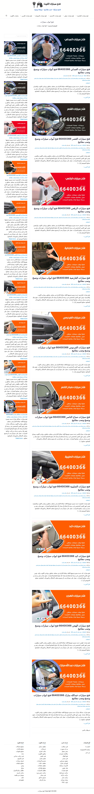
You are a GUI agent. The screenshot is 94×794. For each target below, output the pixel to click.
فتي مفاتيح (84, 706)
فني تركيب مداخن (19, 756)
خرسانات (43, 749)
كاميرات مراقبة (63, 765)
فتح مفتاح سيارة (39, 78)
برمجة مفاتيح (83, 78)
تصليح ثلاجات (20, 749)
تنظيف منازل (42, 746)
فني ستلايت (64, 746)
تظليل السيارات (41, 770)
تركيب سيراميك (63, 773)
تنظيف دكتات (42, 763)
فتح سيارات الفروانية (41, 16)
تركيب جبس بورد (41, 773)
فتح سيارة (65, 75)
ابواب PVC (65, 782)
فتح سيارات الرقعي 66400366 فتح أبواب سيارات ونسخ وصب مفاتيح (17, 136)
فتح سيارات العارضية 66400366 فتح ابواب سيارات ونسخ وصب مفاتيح (17, 176)
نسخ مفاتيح (84, 80)
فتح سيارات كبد (63, 565)
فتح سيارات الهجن (63, 634)
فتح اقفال (65, 756)
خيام (22, 777)
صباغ (22, 768)
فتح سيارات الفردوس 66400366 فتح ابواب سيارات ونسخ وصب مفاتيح (16, 216)
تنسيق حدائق (42, 777)
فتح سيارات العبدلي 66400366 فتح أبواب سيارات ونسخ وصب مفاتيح (17, 57)
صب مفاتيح (77, 78)
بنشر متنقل (65, 751)
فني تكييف (43, 756)
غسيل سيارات (20, 761)
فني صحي (65, 758)
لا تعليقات (88, 83)
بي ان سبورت (64, 749)
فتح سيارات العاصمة (82, 16)
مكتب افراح (42, 751)
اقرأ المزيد (87, 97)
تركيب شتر (65, 777)
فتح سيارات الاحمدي (55, 16)
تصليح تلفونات (20, 751)
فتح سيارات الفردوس (62, 356)
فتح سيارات (64, 770)
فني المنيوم (21, 758)
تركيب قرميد (20, 773)
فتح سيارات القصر (63, 147)
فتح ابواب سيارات (71, 78)
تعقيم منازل (42, 758)
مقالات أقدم (85, 730)
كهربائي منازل (64, 763)
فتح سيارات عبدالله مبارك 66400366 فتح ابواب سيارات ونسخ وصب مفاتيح (16, 415)
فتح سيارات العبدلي (62, 78)
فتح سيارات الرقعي (62, 217)
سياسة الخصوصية (85, 749)
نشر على (77, 75)
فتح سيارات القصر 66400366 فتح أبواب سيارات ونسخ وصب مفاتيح (16, 97)
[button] (76, 16)
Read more (23, 79)
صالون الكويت (42, 754)
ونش (22, 765)
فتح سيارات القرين (27, 16)
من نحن (88, 752)
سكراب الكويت (14, 16)
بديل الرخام (43, 780)
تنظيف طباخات (42, 765)
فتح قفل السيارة (46, 78)
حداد (22, 754)
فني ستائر (43, 775)
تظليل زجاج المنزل (18, 770)
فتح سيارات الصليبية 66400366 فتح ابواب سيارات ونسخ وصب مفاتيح (17, 296)
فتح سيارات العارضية (62, 287)
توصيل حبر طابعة (19, 775)
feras (85, 75)
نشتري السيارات (41, 761)
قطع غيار (21, 780)
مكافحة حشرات (63, 754)
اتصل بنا (88, 746)
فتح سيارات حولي (69, 16)
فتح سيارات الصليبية (62, 495)
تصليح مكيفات (20, 763)
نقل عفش (65, 768)
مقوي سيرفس (64, 761)
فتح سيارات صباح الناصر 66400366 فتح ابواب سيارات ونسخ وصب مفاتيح (16, 256)
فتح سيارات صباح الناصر (61, 426)
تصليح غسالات (20, 746)
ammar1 (84, 145)
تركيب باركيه (64, 775)
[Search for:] (15, 36)
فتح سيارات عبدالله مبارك (61, 704)
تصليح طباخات (42, 768)
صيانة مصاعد (64, 780)
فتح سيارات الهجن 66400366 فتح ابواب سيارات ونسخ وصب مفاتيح (16, 376)
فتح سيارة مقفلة (54, 78)
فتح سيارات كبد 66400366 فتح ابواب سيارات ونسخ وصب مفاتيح (16, 336)
